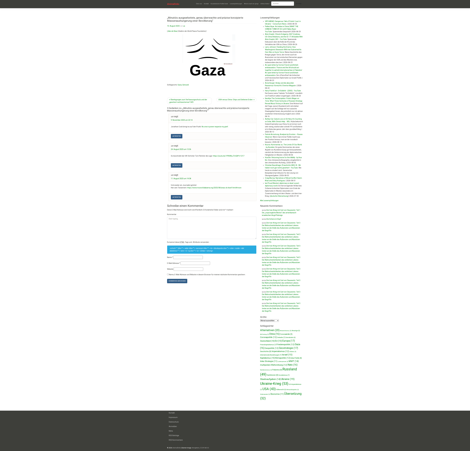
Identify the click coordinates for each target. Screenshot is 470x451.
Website (170, 269)
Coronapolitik (268, 337)
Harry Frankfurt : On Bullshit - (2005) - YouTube (283, 91)
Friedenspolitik (285, 344)
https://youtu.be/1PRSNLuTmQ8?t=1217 (228, 156)
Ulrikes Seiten (264, 4)
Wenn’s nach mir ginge (251, 4)
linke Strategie (268, 361)
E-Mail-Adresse (173, 263)
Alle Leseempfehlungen (269, 201)
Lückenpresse (283, 361)
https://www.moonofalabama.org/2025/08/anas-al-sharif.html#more (214, 188)
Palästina (277, 370)
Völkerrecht (281, 389)
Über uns (199, 4)
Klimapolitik (282, 358)
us (184, 26)
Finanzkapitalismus (268, 345)
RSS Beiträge (174, 435)
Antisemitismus (285, 330)
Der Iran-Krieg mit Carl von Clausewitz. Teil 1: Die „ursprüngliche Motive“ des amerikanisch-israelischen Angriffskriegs (281, 212)
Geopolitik (272, 348)
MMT (294, 361)
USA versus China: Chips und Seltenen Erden (235, 100)
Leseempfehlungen (236, 4)
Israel (287, 354)
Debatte (281, 337)
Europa (288, 340)
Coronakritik (286, 334)
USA (269, 389)
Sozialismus (284, 375)
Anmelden (173, 426)
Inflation (292, 351)
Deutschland (267, 341)
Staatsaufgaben (270, 379)
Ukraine (287, 379)
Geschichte (265, 351)
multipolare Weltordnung (273, 365)
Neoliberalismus (266, 370)
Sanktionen (272, 375)
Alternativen (270, 330)
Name (170, 257)
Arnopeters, (196, 448)
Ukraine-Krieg (274, 384)
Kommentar (171, 214)
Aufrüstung (264, 334)
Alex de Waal (172, 31)
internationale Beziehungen (271, 355)
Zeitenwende (265, 394)
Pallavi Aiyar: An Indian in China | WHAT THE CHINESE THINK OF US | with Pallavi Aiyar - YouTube (281, 29)
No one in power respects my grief (215, 127)
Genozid (185, 85)
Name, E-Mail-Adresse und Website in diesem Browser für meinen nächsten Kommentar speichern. (207, 275)
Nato (293, 364)
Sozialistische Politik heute (219, 4)
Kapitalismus (267, 358)
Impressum (173, 417)
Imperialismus (280, 351)
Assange (296, 330)
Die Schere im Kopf (273, 219)
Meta (171, 431)
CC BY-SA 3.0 (204, 448)
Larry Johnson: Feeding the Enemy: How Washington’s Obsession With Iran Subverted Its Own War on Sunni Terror (283, 49)
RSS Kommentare (176, 440)
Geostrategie (288, 348)
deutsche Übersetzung (279, 196)
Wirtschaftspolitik (292, 389)
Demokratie (291, 337)
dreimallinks (173, 4)
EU (278, 341)
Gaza (180, 85)
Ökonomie (277, 394)
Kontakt (206, 4)
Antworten (176, 136)
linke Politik (296, 358)
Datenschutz (174, 422)
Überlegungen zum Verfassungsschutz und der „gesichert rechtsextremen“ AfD (188, 101)
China (274, 334)
